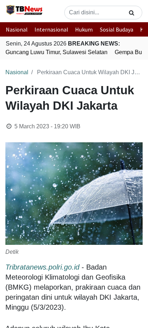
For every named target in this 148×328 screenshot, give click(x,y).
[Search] (132, 12)
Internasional (51, 29)
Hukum (84, 29)
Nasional (17, 29)
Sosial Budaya (116, 29)
